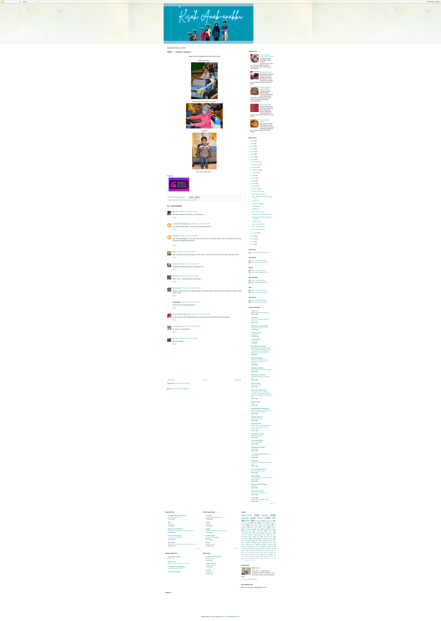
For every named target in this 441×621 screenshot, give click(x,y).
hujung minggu (258, 548)
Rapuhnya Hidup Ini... (212, 558)
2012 (252, 239)
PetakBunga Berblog (258, 447)
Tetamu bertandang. (256, 442)
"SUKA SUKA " (256, 339)
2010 (252, 244)
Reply (174, 217)
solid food (246, 552)
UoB (265, 529)
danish (264, 515)
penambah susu (269, 548)
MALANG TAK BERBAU (212, 537)
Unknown (176, 236)
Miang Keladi (254, 449)
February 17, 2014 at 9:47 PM (200, 314)
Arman (253, 403)
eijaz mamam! (255, 455)
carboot (265, 556)
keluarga (248, 531)
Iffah (169, 522)
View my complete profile (249, 579)
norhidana (254, 317)
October (255, 167)
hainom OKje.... (256, 476)
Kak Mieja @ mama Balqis (259, 326)
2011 (252, 241)
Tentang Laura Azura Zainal (177, 515)
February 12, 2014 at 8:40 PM (201, 224)
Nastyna (175, 211)
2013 (252, 236)
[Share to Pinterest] (198, 197)
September (256, 170)
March (254, 186)
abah (243, 548)
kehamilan (256, 550)
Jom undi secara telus (259, 194)
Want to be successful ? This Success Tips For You (182, 544)
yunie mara (171, 562)
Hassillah (209, 515)
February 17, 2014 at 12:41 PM (190, 302)
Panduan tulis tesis (211, 565)
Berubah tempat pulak (257, 435)
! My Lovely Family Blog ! (259, 484)
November (255, 165)
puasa (262, 539)
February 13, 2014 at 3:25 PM (189, 276)
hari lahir (254, 527)
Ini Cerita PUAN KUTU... (259, 469)
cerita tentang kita (257, 440)
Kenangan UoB (210, 572)
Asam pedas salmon (258, 224)
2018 (252, 149)
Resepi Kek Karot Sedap (258, 471)
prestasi (254, 539)
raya (256, 540)
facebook (268, 521)
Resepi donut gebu (258, 191)
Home (205, 380)
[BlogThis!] (192, 197)
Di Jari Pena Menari (257, 491)
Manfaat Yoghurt (210, 544)
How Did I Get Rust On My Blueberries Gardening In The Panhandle (259, 361)
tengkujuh (265, 540)
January (255, 233)
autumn (243, 544)
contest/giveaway (246, 533)
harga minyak (266, 554)
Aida (272, 546)
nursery (273, 550)
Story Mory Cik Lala (257, 434)
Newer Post (171, 380)
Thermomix (271, 558)
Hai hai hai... (171, 558)
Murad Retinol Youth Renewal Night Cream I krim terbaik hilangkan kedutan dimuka (261, 427)
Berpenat (208, 524)
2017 (252, 151)
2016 (252, 154)
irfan (248, 520)
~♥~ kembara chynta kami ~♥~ (261, 454)
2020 (252, 143)
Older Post (238, 380)
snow (264, 527)
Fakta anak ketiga (265, 104)
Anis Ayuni (171, 542)
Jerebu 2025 (254, 341)
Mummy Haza (255, 402)
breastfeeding (249, 529)
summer (195, 200)
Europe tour (268, 533)
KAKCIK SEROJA (257, 417)
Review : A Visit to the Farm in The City (178, 563)
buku (252, 560)
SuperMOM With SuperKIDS (260, 408)
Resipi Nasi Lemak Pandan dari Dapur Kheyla (180, 530)
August (254, 173)
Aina (255, 523)
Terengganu (245, 539)
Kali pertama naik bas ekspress (262, 214)
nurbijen (257, 568)
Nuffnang (257, 556)
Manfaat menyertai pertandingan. (260, 312)
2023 (252, 141)
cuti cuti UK (245, 523)
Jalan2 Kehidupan (257, 358)
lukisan (258, 533)
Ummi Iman (255, 498)
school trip (262, 558)
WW (273, 518)
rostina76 (176, 264)
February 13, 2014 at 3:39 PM (192, 288)
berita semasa (245, 560)
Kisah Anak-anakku (174, 557)
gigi (258, 537)
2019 (252, 146)
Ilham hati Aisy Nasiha (258, 375)
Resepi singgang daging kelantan (265, 88)
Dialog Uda (254, 461)
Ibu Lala (175, 338)
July (253, 175)
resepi (263, 523)
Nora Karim (176, 326)
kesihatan (260, 531)
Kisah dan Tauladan (174, 572)
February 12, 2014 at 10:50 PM (186, 252)
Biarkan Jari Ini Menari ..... (176, 529)
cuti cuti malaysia (247, 535)
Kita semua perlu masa (174, 517)
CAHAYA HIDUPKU (257, 368)
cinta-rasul (254, 311)
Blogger (237, 616)
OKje (174, 252)
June (254, 178)
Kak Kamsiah (255, 383)
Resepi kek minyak (266, 72)
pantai (243, 554)
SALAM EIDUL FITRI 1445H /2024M (261, 369)
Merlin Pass (269, 542)
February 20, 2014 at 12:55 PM (188, 338)
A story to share (211, 563)
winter (273, 527)
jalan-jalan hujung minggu (179, 200)
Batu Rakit (249, 556)
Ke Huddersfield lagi (258, 229)
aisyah (260, 518)
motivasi (254, 558)
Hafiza (208, 542)
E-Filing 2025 (254, 334)
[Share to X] (194, 197)
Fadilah (208, 529)
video (258, 529)
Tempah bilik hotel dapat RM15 (259, 499)
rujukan (249, 554)
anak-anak (246, 515)
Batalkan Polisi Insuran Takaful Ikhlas (216, 530)
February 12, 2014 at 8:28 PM (188, 211)
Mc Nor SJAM (210, 536)
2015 (252, 157)
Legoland (189, 200)
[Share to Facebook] (196, 197)
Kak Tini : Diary (256, 332)
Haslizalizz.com (256, 423)
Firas (269, 531)
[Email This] (190, 197)
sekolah (245, 518)
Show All (272, 503)
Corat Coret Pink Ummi (258, 390)
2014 (252, 160)
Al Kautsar (269, 544)
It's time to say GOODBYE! (175, 537)
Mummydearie (177, 288)
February (255, 189)
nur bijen (208, 570)
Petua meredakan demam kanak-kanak (266, 55)
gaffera (224, 616)
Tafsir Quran (256, 554)
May (253, 181)
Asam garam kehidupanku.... (177, 566)
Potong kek (255, 201)
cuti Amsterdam (246, 540)
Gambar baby (256, 221)
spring (266, 546)
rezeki (261, 544)
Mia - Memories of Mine (258, 346)
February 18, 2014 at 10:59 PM (190, 326)
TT (250, 550)
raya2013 (252, 544)
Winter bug (255, 209)
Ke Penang (254, 486)
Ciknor (208, 522)
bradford (258, 521)
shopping (273, 529)
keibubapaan (268, 537)
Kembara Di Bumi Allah (213, 557)
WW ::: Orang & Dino (258, 227)
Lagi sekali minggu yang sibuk (214, 517)
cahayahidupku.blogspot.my (182, 224)
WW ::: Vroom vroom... (259, 212)
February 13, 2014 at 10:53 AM (189, 264)
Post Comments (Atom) (183, 383)
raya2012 (244, 550)
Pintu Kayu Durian (256, 385)
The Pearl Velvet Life (174, 536)
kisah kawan (265, 550)
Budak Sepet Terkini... (257, 418)
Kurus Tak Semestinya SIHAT (259, 492)
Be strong (170, 524)
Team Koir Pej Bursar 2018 (175, 568)
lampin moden (245, 558)
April (254, 183)
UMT (251, 542)
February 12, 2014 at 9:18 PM (188, 236)
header (261, 552)
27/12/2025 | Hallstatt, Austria (259, 327)
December (255, 162)
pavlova (249, 548)
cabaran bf (244, 546)
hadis (271, 556)
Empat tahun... (256, 206)
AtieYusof (176, 276)
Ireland (254, 552)
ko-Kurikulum (269, 552)
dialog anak (262, 535)
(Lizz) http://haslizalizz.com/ (181, 314)
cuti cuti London (256, 546)
